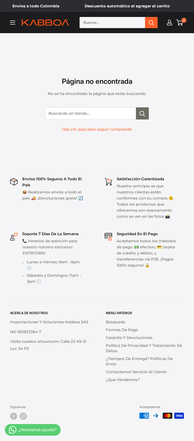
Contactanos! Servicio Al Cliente (136, 371)
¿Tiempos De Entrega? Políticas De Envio (139, 361)
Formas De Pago (122, 329)
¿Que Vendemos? (123, 379)
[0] (180, 22)
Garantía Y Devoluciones (129, 337)
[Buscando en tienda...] (142, 113)
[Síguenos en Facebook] (13, 416)
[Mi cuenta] (169, 22)
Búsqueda (115, 321)
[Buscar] (151, 22)
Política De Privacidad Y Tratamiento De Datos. (144, 348)
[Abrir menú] (12, 23)
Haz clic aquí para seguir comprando (97, 129)
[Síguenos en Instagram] (23, 416)
